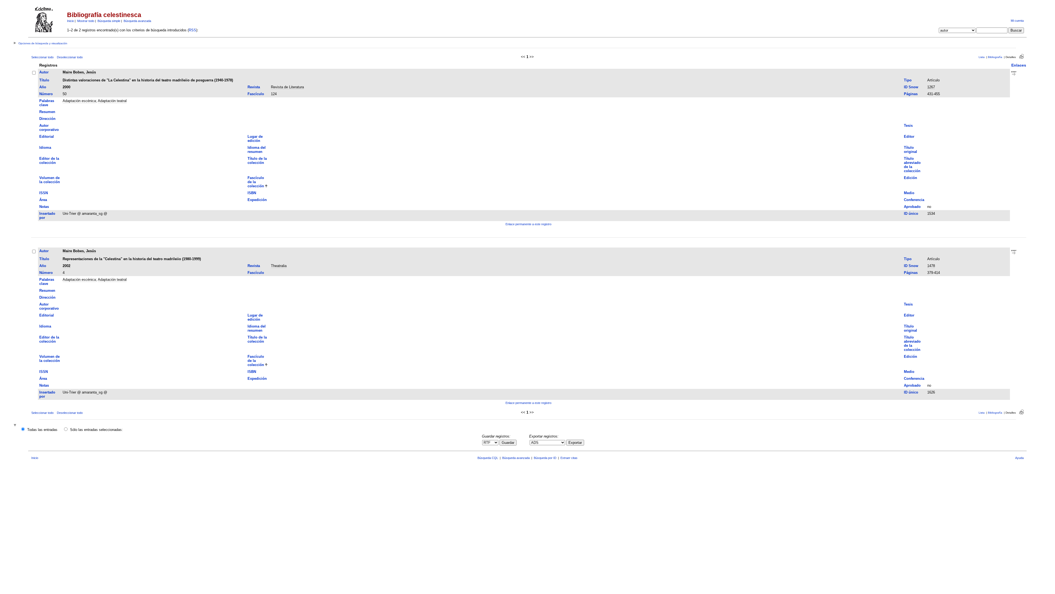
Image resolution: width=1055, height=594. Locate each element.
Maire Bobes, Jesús (79, 72)
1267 (931, 87)
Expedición (257, 200)
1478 (931, 266)
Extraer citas (569, 458)
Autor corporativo (49, 127)
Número (46, 94)
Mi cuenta (1017, 20)
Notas (44, 207)
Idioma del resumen (257, 149)
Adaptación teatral (112, 101)
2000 (66, 87)
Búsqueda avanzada (137, 21)
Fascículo (256, 94)
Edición (910, 178)
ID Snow (911, 87)
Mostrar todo (85, 21)
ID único (911, 213)
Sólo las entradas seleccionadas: (96, 430)
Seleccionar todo (42, 57)
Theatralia (279, 266)
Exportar (575, 443)
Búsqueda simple (109, 21)
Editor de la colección (49, 160)
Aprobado (912, 207)
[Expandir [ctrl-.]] (16, 425)
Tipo (908, 80)
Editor (909, 136)
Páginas (911, 94)
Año (42, 87)
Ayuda (1019, 458)
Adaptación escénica (79, 101)
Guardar (508, 443)
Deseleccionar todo (70, 57)
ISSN (43, 193)
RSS (192, 30)
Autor (44, 72)
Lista (982, 57)
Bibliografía (995, 57)
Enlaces (1018, 65)
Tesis (908, 125)
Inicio (70, 21)
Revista (254, 87)
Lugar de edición (255, 138)
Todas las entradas (42, 430)
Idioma (45, 147)
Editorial (46, 136)
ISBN (252, 193)
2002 (66, 266)
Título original (910, 149)
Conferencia (914, 200)
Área (43, 200)
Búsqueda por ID (545, 458)
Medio (909, 193)
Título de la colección (257, 160)
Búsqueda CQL (487, 458)
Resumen (47, 112)
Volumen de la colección (49, 180)
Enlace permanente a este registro (528, 224)
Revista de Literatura (287, 87)
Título (44, 80)
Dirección (47, 119)
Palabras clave (46, 103)
